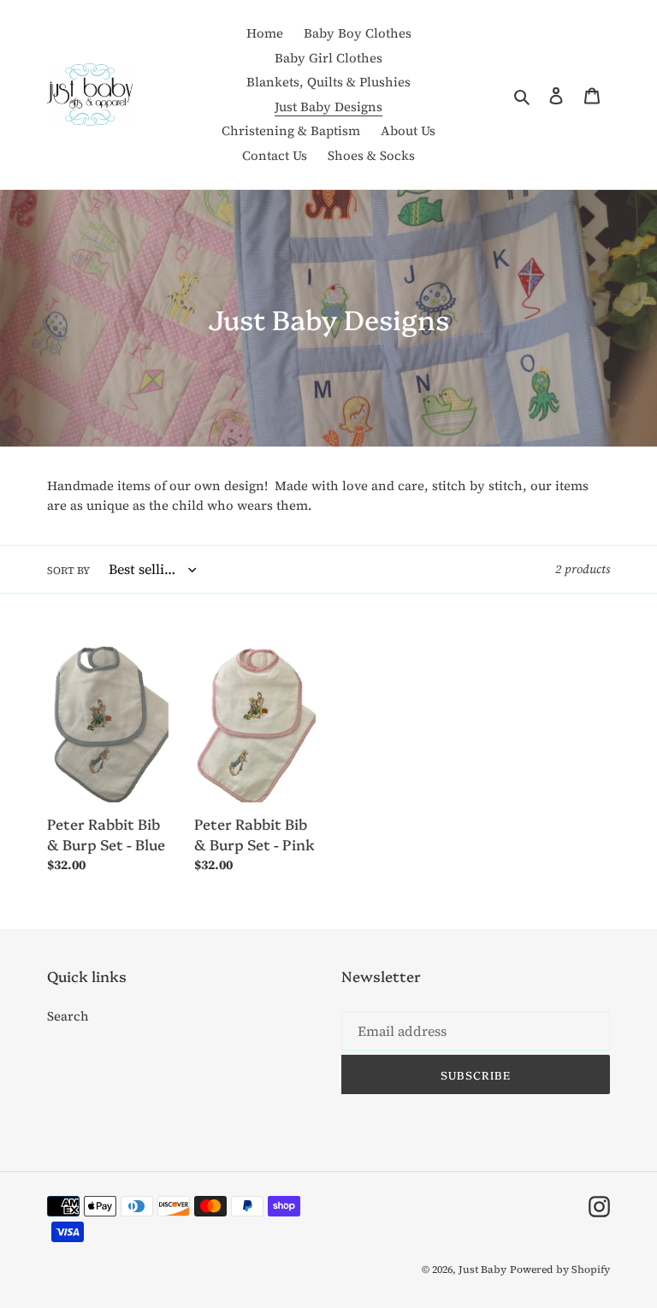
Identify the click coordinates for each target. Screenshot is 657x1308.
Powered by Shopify (560, 1269)
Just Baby (482, 1269)
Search (68, 1016)
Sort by (68, 570)
